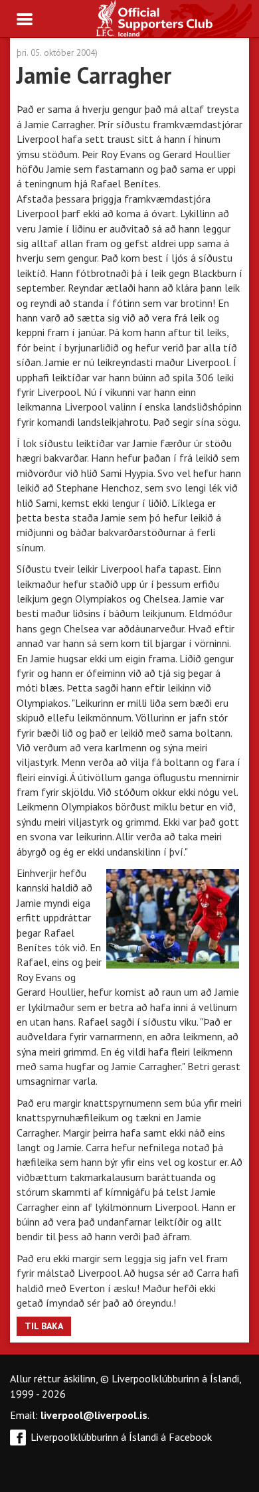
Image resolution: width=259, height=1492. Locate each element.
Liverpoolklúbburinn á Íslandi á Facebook (121, 1437)
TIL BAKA (44, 1326)
